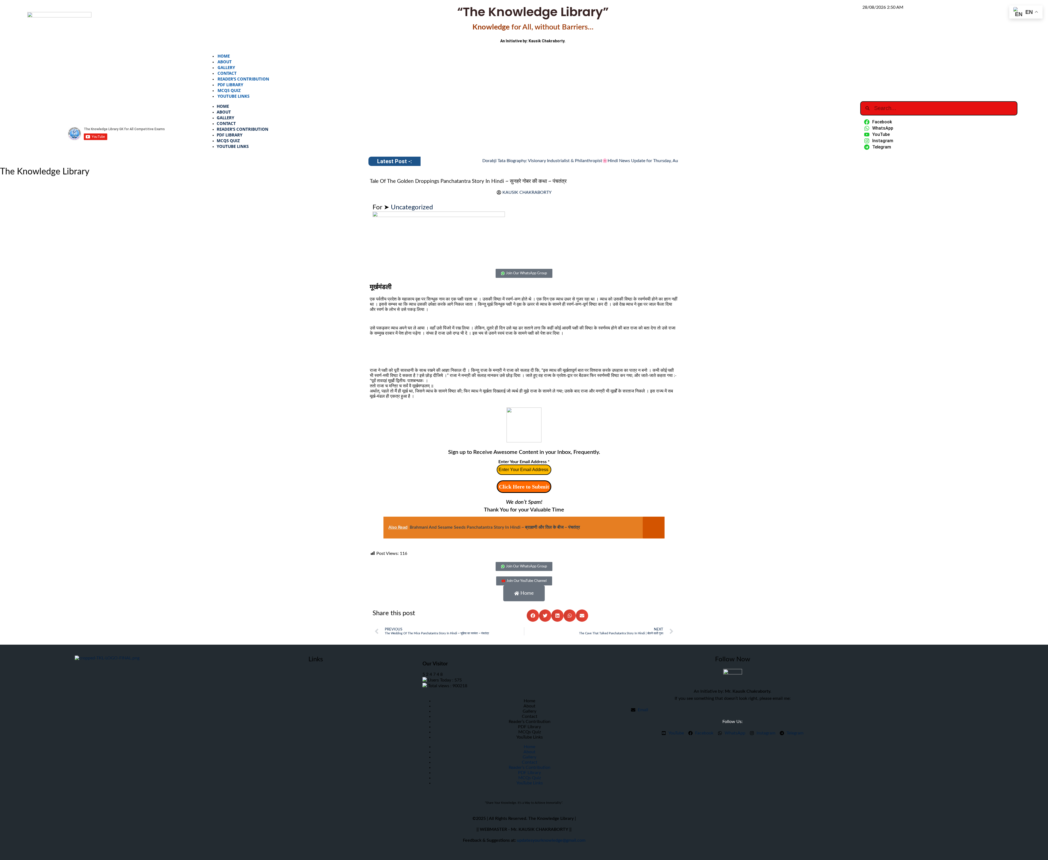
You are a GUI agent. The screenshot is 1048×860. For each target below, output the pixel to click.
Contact (227, 73)
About (225, 61)
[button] (533, 615)
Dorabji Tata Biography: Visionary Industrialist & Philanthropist (519, 161)
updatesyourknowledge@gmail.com (551, 840)
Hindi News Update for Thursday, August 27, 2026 (632, 161)
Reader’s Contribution (243, 79)
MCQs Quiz (229, 90)
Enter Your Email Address (524, 462)
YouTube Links (233, 96)
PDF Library (230, 84)
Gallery (226, 67)
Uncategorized (412, 207)
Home (224, 56)
